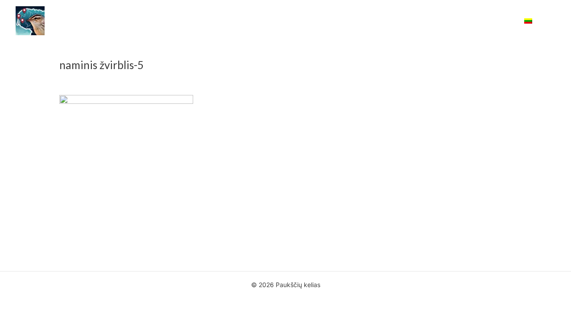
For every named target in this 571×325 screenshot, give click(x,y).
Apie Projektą (231, 20)
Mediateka (396, 20)
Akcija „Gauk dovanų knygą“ (155, 20)
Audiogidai (351, 20)
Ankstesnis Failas (47, 237)
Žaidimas (309, 20)
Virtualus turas (447, 20)
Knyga (272, 20)
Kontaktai (497, 20)
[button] (551, 20)
